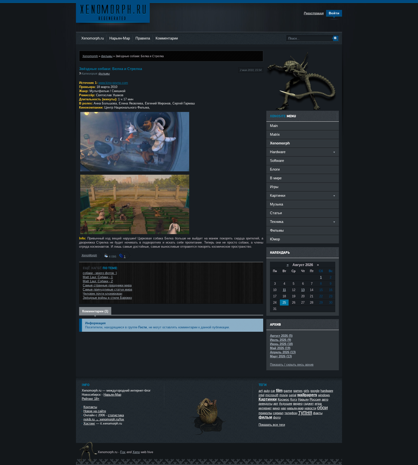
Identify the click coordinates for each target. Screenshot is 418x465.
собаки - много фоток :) (100, 273)
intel (261, 395)
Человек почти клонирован (102, 293)
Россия (315, 399)
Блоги (275, 169)
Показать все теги (272, 424)
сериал (278, 413)
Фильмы (277, 230)
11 (284, 290)
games (298, 391)
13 (303, 290)
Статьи (276, 213)
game (288, 391)
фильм (265, 417)
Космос (283, 399)
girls (306, 391)
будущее (285, 403)
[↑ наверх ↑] (208, 435)
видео (298, 403)
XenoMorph (89, 255)
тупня (305, 412)
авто (325, 399)
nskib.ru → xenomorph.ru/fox (103, 419)
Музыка (276, 204)
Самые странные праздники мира (107, 285)
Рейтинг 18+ (90, 399)
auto (267, 391)
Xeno (136, 452)
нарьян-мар (295, 408)
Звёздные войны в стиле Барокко (107, 297)
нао (283, 408)
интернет (265, 408)
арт (275, 403)
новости (310, 408)
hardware (327, 391)
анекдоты (265, 403)
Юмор (275, 239)
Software (277, 160)
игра (318, 403)
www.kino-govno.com (113, 83)
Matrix (275, 134)
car (273, 391)
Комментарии (167, 38)
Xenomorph (90, 56)
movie (283, 395)
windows (324, 395)
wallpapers (307, 395)
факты (317, 413)
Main (274, 126)
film (279, 390)
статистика (116, 415)
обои (322, 407)
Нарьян (303, 399)
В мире (276, 178)
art (261, 391)
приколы (265, 413)
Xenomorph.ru (92, 38)
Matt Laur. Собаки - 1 (98, 277)
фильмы (106, 56)
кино (276, 408)
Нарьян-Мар (119, 38)
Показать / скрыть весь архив (292, 364)
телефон (290, 413)
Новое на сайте (94, 411)
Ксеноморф (113, 12)
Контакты (90, 407)
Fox (123, 452)
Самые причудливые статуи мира (107, 289)
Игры (274, 187)
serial (292, 395)
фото (277, 417)
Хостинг (89, 423)
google (315, 391)
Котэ (293, 399)
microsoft (271, 395)
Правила (142, 38)
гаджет (309, 403)
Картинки (268, 399)
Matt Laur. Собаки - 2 (98, 281)
